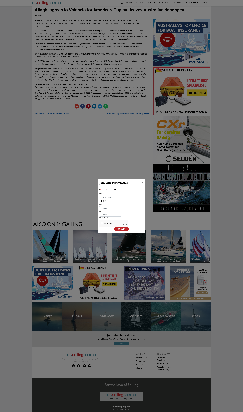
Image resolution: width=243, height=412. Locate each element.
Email (101, 194)
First (101, 204)
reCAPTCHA (103, 218)
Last (100, 211)
